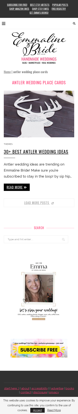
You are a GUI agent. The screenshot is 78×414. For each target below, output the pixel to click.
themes (8, 144)
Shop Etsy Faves (40, 9)
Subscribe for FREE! (17, 5)
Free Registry (59, 9)
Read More (54, 410)
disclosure (40, 392)
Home (7, 72)
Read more (15, 187)
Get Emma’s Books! (39, 12)
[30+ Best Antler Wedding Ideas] (39, 114)
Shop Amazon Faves (19, 9)
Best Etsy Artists (39, 5)
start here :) (11, 388)
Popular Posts (60, 5)
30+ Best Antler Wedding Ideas (36, 151)
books (70, 388)
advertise (57, 388)
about (25, 388)
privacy (54, 392)
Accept (37, 410)
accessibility (39, 388)
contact (25, 392)
